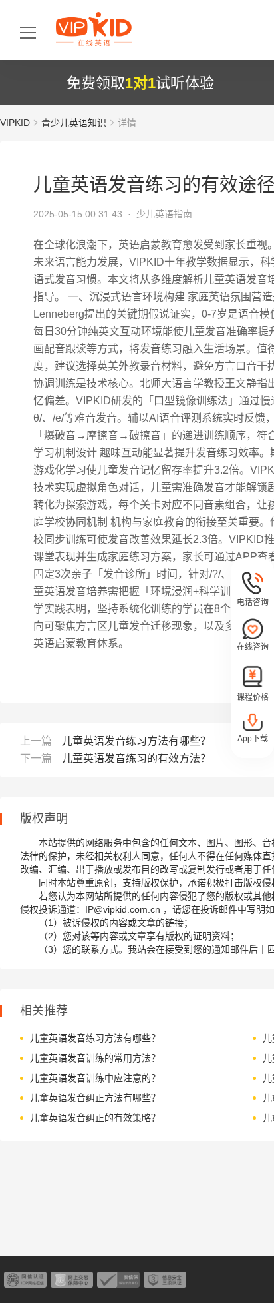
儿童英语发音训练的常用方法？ (95, 1058)
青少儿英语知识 (73, 122)
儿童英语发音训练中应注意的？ (95, 1078)
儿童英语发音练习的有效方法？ (136, 758)
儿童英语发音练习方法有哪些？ (136, 741)
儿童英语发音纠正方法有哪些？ (95, 1097)
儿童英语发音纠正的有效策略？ (95, 1117)
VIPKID (15, 122)
